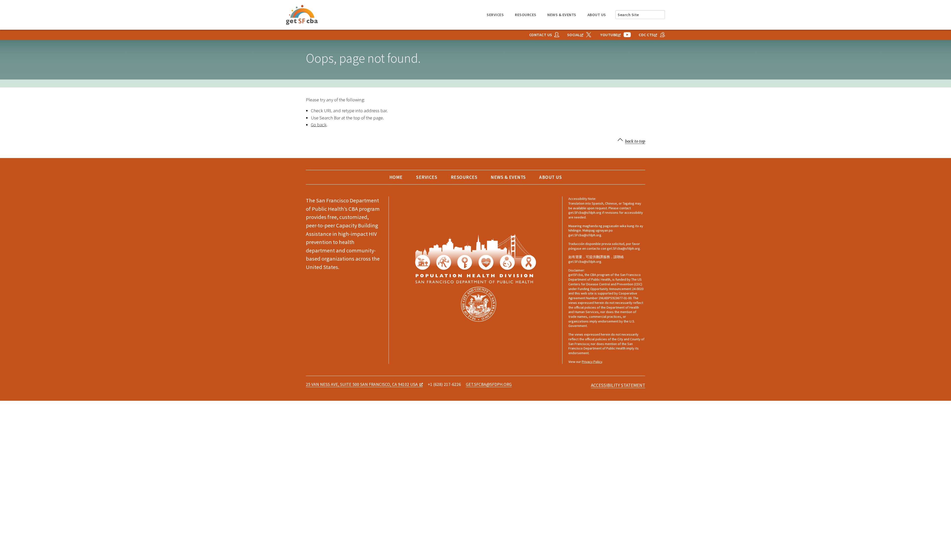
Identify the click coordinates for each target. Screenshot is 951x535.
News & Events (561, 14)
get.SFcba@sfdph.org (489, 384)
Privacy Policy (592, 361)
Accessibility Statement (618, 385)
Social (573, 34)
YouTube (609, 34)
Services (495, 14)
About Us (596, 14)
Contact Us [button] (540, 34)
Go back (318, 125)
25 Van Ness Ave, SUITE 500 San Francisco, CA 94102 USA (362, 384)
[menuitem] (495, 14)
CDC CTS (646, 34)
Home (396, 177)
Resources (525, 14)
